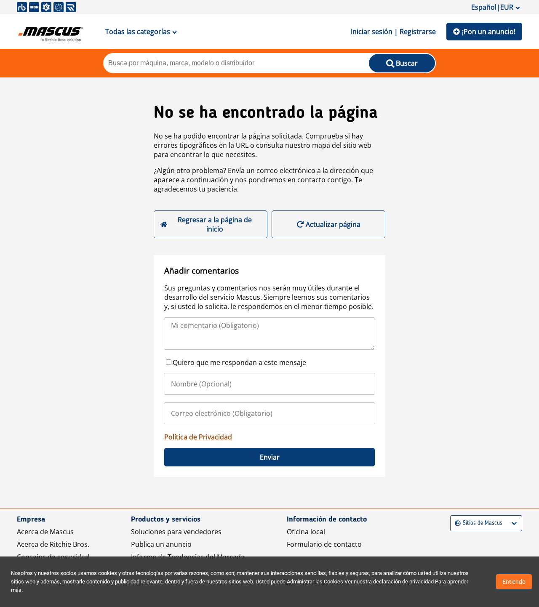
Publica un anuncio (161, 544)
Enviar (270, 457)
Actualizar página (333, 224)
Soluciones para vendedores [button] (176, 531)
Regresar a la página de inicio (215, 224)
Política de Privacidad (198, 437)
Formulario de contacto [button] (324, 544)
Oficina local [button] (306, 531)
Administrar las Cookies (315, 581)
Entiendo (514, 581)
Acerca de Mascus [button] (45, 531)
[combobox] (456, 523)
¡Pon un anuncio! (488, 31)
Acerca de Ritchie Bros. (53, 544)
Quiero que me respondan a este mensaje (239, 362)
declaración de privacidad (403, 581)
